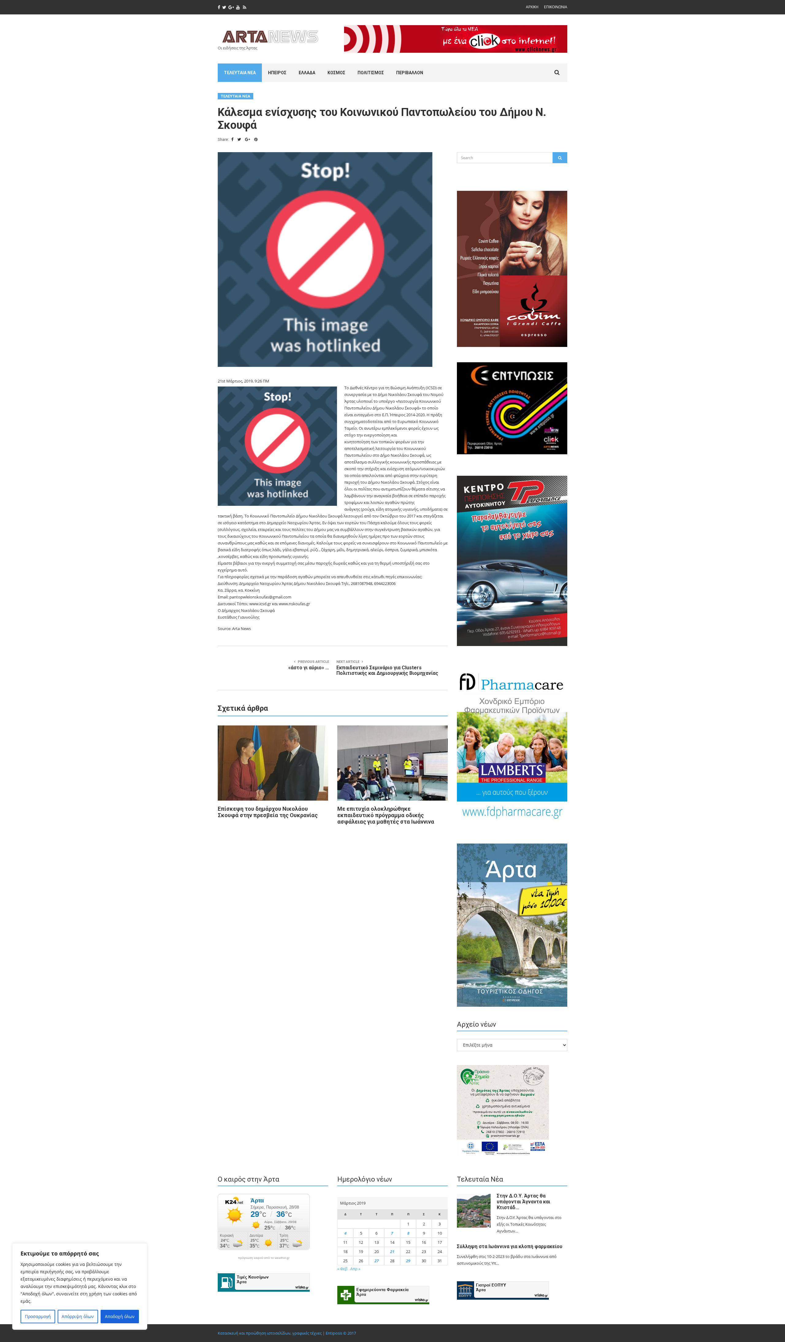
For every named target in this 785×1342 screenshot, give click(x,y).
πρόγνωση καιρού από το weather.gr (263, 1257)
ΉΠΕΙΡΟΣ (277, 72)
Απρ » (355, 1268)
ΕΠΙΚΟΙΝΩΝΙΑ (555, 7)
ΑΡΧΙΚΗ (532, 7)
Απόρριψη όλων (78, 1316)
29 (408, 1260)
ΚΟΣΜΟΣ (336, 72)
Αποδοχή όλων (120, 1316)
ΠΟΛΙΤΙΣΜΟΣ (371, 72)
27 (376, 1260)
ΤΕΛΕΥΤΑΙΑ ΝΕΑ (240, 72)
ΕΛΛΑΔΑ (307, 72)
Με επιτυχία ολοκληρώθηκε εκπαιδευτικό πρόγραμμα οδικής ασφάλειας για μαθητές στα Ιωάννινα (385, 815)
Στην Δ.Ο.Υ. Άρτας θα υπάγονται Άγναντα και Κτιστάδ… (523, 1201)
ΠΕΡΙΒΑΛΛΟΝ (409, 72)
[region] (79, 1286)
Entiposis (334, 1333)
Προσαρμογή (38, 1316)
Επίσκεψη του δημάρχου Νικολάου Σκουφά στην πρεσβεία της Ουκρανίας (268, 812)
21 (392, 1251)
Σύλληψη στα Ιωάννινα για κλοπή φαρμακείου (509, 1246)
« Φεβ (342, 1268)
